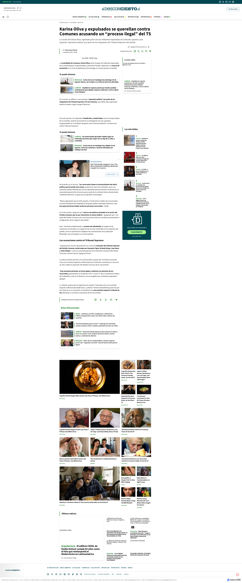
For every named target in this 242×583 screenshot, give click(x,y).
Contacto (126, 574)
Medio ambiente (79, 17)
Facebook (48, 574)
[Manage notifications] (237, 574)
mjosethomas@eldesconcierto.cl (132, 580)
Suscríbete (136, 232)
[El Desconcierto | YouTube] (230, 2)
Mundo (166, 17)
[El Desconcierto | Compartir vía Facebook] (135, 51)
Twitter (52, 574)
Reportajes (132, 17)
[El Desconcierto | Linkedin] (233, 2)
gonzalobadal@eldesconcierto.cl (168, 580)
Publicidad (119, 574)
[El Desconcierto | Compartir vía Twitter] (138, 51)
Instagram (56, 574)
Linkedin (65, 574)
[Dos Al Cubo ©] (234, 581)
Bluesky (81, 574)
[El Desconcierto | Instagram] (226, 2)
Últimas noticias (53, 567)
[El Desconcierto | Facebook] (220, 2)
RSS (113, 574)
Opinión (157, 17)
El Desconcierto (64, 22)
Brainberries (96, 161)
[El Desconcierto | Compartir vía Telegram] (150, 51)
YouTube (60, 574)
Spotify (69, 574)
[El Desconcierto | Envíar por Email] (146, 51)
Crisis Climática (17, 2)
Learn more (110, 174)
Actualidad (93, 17)
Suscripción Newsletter (103, 574)
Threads (77, 574)
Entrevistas (145, 17)
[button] (233, 9)
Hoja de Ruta (119, 17)
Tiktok (73, 574)
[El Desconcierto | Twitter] (223, 2)
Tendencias (105, 17)
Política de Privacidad (89, 574)
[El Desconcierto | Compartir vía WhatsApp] (142, 51)
